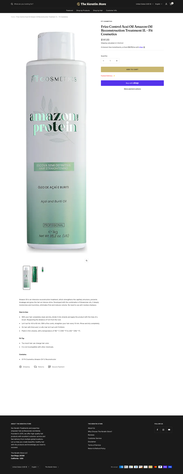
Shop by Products (83, 10)
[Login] (166, 4)
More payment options (132, 89)
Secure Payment (58, 367)
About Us (91, 428)
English (157, 4)
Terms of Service (94, 445)
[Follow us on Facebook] (157, 430)
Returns (41, 367)
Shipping (26, 367)
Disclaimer (92, 442)
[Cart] (171, 4)
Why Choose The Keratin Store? (100, 431)
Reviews (91, 435)
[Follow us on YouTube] (169, 430)
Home (13, 17)
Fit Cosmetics (106, 21)
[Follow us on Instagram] (163, 430)
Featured (69, 10)
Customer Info (111, 10)
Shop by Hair (98, 10)
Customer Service (95, 438)
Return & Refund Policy (96, 448)
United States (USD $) (143, 4)
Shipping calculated (108, 43)
